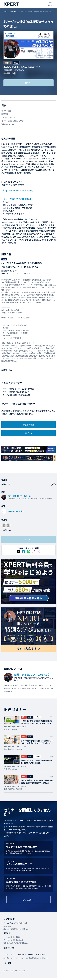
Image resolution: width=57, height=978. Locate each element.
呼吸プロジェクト (9, 948)
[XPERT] (28, 581)
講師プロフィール (7, 124)
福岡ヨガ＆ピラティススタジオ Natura (15, 943)
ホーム (5, 11)
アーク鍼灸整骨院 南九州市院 (13, 940)
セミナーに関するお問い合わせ (12, 121)
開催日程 (4, 114)
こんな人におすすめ (8, 117)
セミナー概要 (6, 111)
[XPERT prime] (28, 629)
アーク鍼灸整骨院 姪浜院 (11, 937)
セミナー (13, 11)
